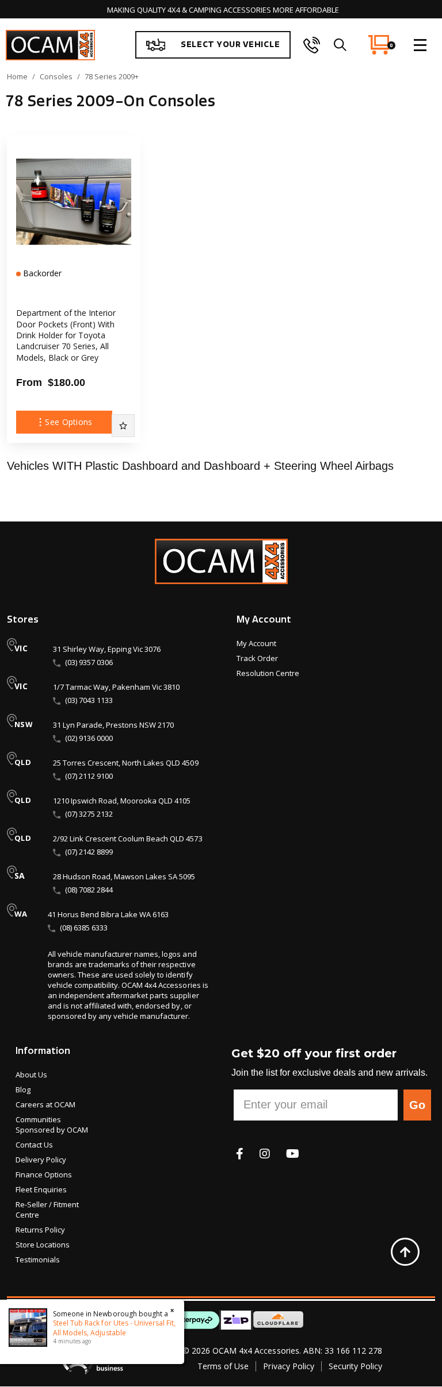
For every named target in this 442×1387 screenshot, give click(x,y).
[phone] (311, 44)
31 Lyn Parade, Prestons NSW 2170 (113, 725)
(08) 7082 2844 (89, 889)
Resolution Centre (268, 673)
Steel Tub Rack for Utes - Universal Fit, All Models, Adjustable (114, 1328)
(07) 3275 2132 (89, 814)
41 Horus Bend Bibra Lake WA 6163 (108, 914)
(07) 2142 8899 (89, 852)
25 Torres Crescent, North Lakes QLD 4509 (126, 763)
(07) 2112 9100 (89, 776)
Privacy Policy (288, 1366)
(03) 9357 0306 (89, 662)
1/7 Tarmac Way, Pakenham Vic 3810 (116, 687)
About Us (31, 1074)
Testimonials (38, 1259)
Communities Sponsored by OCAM (52, 1124)
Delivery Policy (41, 1159)
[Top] (405, 1252)
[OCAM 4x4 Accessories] (50, 45)
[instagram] (265, 1153)
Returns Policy (40, 1229)
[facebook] (239, 1153)
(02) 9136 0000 (89, 738)
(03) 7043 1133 (89, 700)
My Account (256, 643)
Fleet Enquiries (41, 1189)
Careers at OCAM (45, 1104)
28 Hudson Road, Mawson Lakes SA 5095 (124, 876)
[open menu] (420, 44)
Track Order (257, 658)
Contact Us (34, 1144)
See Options (68, 421)
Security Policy (355, 1366)
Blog (23, 1089)
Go (417, 1105)
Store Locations (43, 1244)
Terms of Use (223, 1366)
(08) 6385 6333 (84, 927)
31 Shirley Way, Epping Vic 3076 (107, 649)
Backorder (41, 273)
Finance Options (44, 1174)
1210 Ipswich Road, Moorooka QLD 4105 (121, 800)
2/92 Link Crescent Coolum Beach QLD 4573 (128, 838)
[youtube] (292, 1153)
